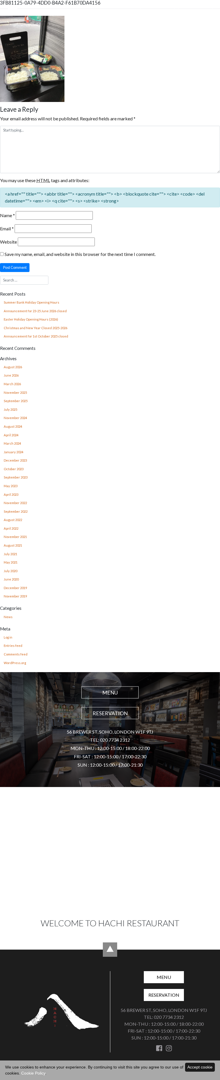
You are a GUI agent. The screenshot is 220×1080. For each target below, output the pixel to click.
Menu (157, 11)
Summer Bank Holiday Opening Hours (31, 302)
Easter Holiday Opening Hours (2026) (31, 319)
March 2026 (12, 384)
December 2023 (15, 460)
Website (8, 241)
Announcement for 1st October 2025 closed (36, 336)
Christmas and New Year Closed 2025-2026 (35, 328)
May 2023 (10, 486)
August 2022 (13, 520)
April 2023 (11, 494)
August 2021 (13, 545)
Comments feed (16, 654)
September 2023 (16, 477)
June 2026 (11, 375)
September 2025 (16, 401)
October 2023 (13, 469)
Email (7, 228)
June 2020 (11, 579)
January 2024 (13, 452)
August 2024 (13, 426)
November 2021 (15, 537)
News (8, 617)
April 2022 (11, 528)
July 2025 (10, 409)
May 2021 (10, 562)
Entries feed (13, 645)
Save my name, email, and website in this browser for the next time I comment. (80, 254)
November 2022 (15, 503)
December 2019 (15, 588)
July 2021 (10, 554)
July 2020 (10, 571)
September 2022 (16, 511)
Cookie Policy (33, 1073)
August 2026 (13, 367)
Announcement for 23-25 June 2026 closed (35, 311)
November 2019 (15, 596)
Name (7, 215)
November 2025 (15, 392)
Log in (8, 637)
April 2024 (11, 435)
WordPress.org (15, 663)
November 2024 (15, 418)
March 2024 (12, 443)
